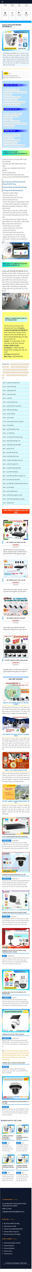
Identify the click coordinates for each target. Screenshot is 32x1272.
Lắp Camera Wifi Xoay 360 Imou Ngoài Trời (14, 475)
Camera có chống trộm (8, 433)
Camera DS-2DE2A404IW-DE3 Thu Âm (14, 874)
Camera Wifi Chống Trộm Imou (11, 456)
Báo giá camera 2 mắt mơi (20, 92)
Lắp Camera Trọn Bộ (10, 1226)
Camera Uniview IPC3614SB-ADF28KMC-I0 (7, 1137)
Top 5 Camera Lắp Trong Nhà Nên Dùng (12, 97)
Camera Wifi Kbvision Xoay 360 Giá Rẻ (12, 121)
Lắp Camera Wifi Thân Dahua (10, 471)
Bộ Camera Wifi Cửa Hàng (11, 1223)
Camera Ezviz (8, 1253)
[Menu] (2, 1)
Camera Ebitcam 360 (8, 118)
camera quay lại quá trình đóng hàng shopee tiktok (14, 102)
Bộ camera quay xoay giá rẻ (16, 580)
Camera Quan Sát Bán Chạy (10, 402)
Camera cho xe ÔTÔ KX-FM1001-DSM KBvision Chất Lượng (14, 951)
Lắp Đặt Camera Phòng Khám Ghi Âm (16, 660)
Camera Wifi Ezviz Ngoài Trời (10, 464)
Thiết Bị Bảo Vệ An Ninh (9, 138)
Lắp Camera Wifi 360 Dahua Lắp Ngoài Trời (13, 113)
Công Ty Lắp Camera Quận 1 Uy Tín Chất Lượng (16, 703)
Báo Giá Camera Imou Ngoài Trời (10, 99)
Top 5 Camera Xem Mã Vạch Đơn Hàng (12, 104)
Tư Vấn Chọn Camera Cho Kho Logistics (13, 421)
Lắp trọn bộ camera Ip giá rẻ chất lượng (12, 135)
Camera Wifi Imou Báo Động (10, 410)
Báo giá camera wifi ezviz (9, 92)
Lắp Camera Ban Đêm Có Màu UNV (12, 406)
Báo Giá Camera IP (8, 94)
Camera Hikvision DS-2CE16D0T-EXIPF (14, 912)
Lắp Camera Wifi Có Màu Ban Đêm (12, 468)
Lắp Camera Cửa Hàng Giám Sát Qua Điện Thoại (16, 735)
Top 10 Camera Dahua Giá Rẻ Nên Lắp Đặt (15, 369)
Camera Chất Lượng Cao (11, 1231)
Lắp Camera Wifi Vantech (9, 126)
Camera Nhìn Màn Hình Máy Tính (11, 440)
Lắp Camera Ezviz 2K (8, 448)
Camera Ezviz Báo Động (9, 123)
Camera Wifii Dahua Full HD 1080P (12, 444)
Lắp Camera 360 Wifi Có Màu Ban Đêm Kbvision (15, 483)
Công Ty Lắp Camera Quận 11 (19, 367)
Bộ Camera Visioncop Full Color (10, 142)
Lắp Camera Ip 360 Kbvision (10, 491)
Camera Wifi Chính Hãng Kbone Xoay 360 (13, 499)
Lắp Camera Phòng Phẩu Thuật (11, 429)
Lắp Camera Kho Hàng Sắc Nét (16, 542)
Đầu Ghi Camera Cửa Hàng (12, 1234)
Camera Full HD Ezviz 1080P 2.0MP (11, 116)
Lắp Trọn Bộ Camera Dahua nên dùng (12, 140)
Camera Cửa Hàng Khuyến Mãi (13, 1229)
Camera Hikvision (9, 1248)
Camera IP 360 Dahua (8, 487)
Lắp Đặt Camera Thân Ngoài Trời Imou (13, 460)
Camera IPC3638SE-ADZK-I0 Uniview (22, 1137)
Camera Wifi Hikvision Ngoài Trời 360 (12, 495)
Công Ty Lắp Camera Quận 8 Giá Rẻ (16, 770)
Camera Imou (8, 1251)
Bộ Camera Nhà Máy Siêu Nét (16, 618)
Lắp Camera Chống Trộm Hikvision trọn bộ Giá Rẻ (14, 145)
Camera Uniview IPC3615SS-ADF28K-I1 (8, 1167)
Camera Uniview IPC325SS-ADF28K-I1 (22, 1167)
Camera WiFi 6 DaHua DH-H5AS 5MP (13, 1063)
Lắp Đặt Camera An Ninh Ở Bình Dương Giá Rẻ (15, 802)
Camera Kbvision (9, 1245)
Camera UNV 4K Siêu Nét (9, 386)
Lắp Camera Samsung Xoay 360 (11, 479)
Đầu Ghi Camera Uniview (9, 394)
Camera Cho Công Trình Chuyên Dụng (12, 437)
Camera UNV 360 (7, 398)
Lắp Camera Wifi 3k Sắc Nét (21, 123)
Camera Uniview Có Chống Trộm (11, 382)
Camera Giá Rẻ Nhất (8, 425)
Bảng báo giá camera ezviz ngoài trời (11, 89)
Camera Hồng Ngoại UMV (9, 390)
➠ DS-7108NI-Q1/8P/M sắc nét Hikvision (15, 836)
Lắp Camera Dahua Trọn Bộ (12, 1243)
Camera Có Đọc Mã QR (9, 413)
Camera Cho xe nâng (8, 417)
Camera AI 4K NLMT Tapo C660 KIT (13, 1034)
